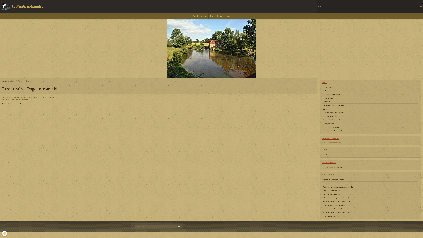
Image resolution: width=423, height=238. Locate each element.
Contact (219, 16)
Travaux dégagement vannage (333, 180)
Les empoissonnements (331, 116)
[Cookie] (4, 233)
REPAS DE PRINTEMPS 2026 (333, 167)
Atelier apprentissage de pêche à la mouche (338, 187)
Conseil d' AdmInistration (331, 94)
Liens (325, 109)
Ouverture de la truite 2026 (332, 131)
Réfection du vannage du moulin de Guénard (338, 198)
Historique (326, 91)
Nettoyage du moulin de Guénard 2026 (336, 212)
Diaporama (326, 183)
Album (228, 16)
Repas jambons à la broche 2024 (334, 205)
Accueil (195, 16)
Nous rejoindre (328, 98)
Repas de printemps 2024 (332, 191)
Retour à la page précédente (12, 104)
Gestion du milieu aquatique (332, 120)
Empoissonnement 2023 (331, 194)
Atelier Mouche (328, 123)
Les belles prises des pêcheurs (333, 105)
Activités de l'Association (331, 127)
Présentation (327, 87)
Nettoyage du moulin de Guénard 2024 (336, 201)
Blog (211, 16)
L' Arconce (326, 102)
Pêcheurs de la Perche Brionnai (333, 112)
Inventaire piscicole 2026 (331, 216)
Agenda (204, 16)
